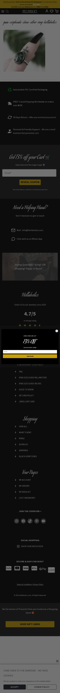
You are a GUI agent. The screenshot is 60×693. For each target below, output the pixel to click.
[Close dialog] (57, 331)
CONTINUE (30, 356)
